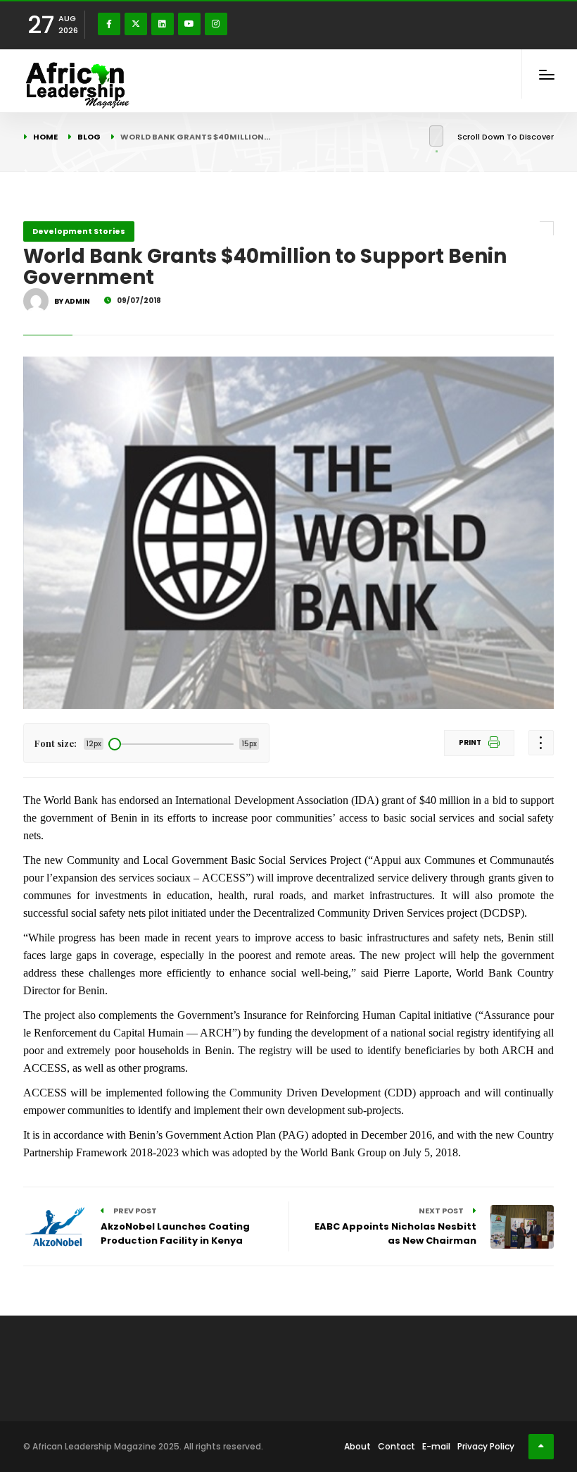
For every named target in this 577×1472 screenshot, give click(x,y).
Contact (396, 1446)
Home (45, 136)
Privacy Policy (485, 1446)
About (357, 1446)
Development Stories (78, 231)
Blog (89, 136)
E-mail (436, 1446)
